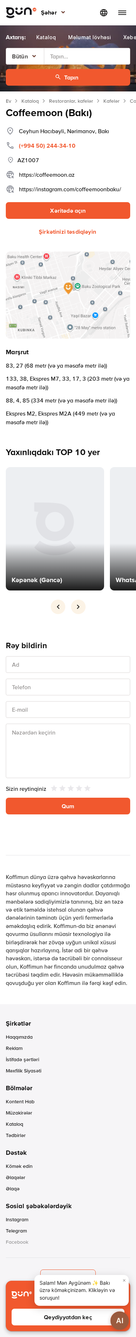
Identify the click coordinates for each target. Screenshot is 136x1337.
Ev (8, 101)
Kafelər (111, 101)
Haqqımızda (19, 1037)
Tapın (71, 77)
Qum (68, 806)
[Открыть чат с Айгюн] (119, 1320)
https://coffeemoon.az (47, 174)
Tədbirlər (16, 1135)
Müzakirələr (19, 1113)
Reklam (14, 1048)
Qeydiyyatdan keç (68, 1317)
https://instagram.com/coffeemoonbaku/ (70, 189)
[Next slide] (78, 607)
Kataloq (30, 101)
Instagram (17, 1219)
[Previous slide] (58, 607)
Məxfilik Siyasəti (23, 1071)
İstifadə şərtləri (22, 1059)
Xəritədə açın (68, 210)
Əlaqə (13, 1188)
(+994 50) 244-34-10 (47, 145)
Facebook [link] (17, 1242)
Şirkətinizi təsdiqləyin (67, 231)
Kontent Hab (20, 1101)
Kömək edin (19, 1166)
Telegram (16, 1231)
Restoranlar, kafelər (71, 101)
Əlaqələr (15, 1177)
